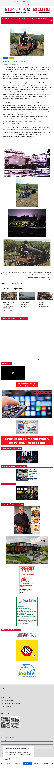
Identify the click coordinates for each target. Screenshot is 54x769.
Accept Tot (27, 763)
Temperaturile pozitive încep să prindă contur (25, 304)
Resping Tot (17, 763)
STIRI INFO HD (30, 18)
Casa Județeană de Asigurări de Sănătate (10, 703)
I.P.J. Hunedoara (4, 695)
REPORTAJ (4, 22)
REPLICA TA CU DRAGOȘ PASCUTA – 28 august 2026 (29, 1)
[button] (45, 19)
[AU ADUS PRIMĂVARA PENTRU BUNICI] (45, 293)
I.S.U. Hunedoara (5, 692)
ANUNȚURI (19, 22)
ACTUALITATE (5, 18)
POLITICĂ (13, 18)
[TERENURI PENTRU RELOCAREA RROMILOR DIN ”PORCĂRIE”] (9, 293)
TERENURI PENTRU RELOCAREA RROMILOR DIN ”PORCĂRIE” (9, 305)
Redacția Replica (15, 64)
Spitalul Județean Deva (6, 697)
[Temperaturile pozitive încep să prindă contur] (27, 293)
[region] (18, 756)
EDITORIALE (12, 22)
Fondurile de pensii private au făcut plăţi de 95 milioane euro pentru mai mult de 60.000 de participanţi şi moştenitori (39, 276)
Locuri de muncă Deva (6, 706)
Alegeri (8, 763)
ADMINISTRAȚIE (21, 18)
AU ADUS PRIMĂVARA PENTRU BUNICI (43, 304)
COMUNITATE (11, 58)
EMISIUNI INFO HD (40, 18)
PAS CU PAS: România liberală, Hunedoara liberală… (14, 274)
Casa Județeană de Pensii (7, 700)
